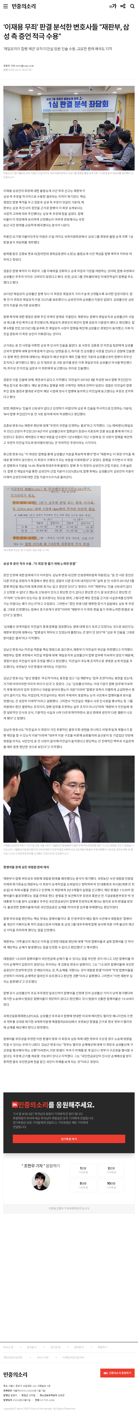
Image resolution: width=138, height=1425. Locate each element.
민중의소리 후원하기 (120, 1373)
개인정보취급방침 (13, 1357)
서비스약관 (42, 1357)
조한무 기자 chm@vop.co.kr (18, 65)
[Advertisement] (69, 1238)
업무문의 (79, 1347)
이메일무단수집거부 (73, 1357)
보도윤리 (32, 1347)
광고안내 (55, 1347)
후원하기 (102, 1347)
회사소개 (8, 1347)
